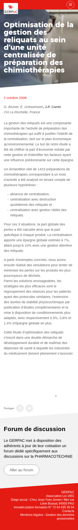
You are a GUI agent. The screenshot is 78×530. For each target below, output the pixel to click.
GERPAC (11, 8)
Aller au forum (21, 470)
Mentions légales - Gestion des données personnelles (47, 516)
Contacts (68, 511)
